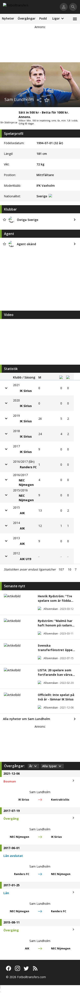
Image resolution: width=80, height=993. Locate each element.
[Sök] (73, 7)
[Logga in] (64, 7)
